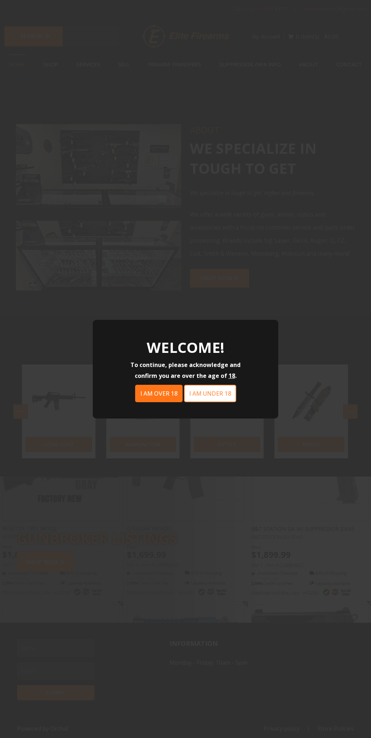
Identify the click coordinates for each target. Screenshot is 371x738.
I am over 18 (159, 393)
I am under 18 (210, 393)
